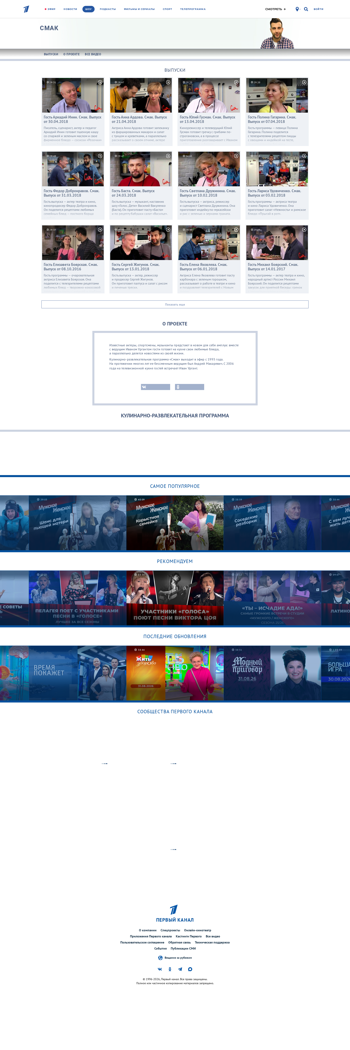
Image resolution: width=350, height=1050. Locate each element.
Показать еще (175, 304)
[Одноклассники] (189, 387)
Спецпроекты (170, 930)
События (160, 948)
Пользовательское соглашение (142, 942)
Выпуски (175, 70)
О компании (148, 930)
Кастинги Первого (189, 936)
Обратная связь (179, 942)
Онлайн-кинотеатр (197, 930)
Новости (70, 9)
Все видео (213, 936)
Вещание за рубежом (178, 957)
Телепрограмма (193, 9)
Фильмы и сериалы (139, 9)
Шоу (88, 9)
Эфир (51, 9)
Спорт (167, 9)
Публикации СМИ (183, 948)
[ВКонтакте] (155, 387)
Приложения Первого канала (151, 936)
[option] (77, 522)
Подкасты (108, 9)
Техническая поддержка (212, 942)
